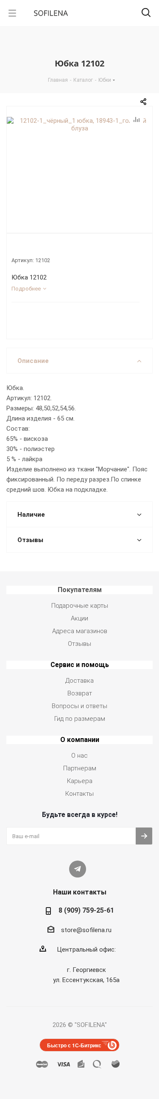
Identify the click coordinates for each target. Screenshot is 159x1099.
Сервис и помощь (79, 665)
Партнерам (79, 768)
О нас (79, 755)
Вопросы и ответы (79, 706)
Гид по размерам (79, 719)
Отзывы (79, 644)
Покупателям (80, 590)
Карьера (79, 781)
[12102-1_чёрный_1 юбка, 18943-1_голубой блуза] (79, 168)
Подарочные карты (79, 605)
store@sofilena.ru (86, 930)
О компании (79, 740)
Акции (79, 618)
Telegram (77, 869)
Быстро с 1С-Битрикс (74, 1045)
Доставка (79, 680)
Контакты (79, 793)
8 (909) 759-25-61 (86, 910)
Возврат (79, 693)
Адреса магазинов (79, 631)
